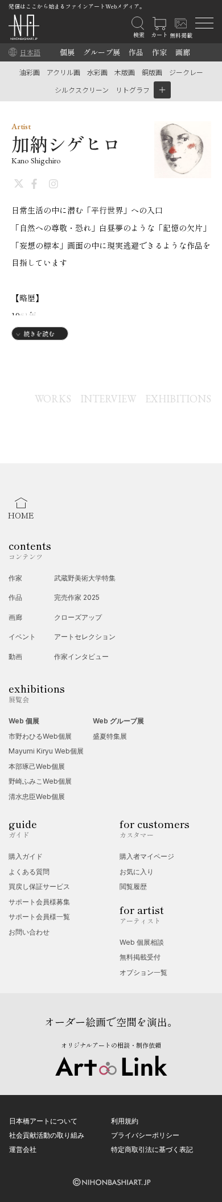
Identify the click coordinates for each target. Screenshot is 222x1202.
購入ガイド (26, 856)
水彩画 (97, 72)
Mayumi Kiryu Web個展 (46, 751)
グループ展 (101, 52)
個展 (67, 52)
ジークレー (186, 72)
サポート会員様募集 (39, 902)
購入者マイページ (147, 856)
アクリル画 (63, 72)
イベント (22, 636)
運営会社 (22, 1149)
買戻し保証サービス (39, 886)
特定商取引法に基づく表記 (152, 1149)
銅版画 (152, 72)
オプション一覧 (143, 972)
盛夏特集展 (110, 736)
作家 (159, 52)
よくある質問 (29, 871)
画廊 (182, 52)
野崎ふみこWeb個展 (40, 781)
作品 (136, 52)
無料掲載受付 (140, 957)
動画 (15, 656)
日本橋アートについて (43, 1121)
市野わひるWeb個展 (40, 736)
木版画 (124, 72)
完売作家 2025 (77, 597)
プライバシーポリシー (145, 1135)
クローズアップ (78, 617)
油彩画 (29, 72)
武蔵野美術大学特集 (85, 578)
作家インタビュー (81, 656)
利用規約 (124, 1121)
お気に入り (137, 871)
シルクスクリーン (82, 89)
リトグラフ (133, 89)
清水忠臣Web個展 (37, 796)
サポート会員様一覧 (39, 916)
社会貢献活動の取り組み (46, 1135)
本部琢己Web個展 (37, 766)
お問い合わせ (29, 932)
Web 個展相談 (142, 942)
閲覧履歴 (133, 886)
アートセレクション (85, 636)
